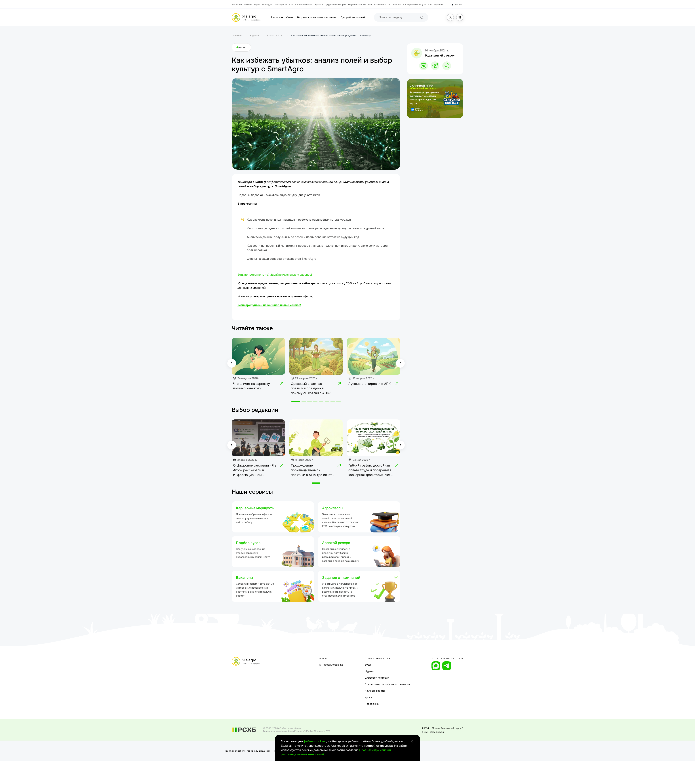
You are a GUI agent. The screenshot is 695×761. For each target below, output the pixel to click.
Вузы (257, 4)
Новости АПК (275, 35)
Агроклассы (394, 4)
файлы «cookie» (315, 741)
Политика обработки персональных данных (247, 750)
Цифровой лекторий (335, 4)
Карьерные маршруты (414, 4)
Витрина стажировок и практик (316, 17)
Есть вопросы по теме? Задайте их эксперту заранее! (274, 275)
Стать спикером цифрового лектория (387, 684)
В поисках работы (282, 17)
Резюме (248, 4)
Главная (236, 35)
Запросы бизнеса (377, 4)
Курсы (368, 697)
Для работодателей (353, 17)
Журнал (319, 4)
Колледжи (267, 4)
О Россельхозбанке (331, 664)
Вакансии (237, 4)
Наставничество (303, 4)
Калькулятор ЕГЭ (284, 4)
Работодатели (435, 4)
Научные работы (357, 4)
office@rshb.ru (437, 732)
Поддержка (372, 703)
